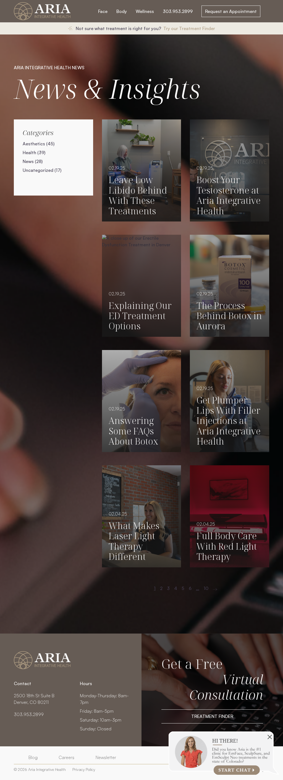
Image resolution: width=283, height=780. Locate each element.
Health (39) (34, 152)
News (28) (33, 161)
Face (103, 11)
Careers (66, 757)
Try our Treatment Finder (189, 28)
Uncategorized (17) (42, 170)
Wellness (145, 11)
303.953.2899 (178, 11)
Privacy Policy (83, 769)
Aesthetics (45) (38, 143)
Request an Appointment (231, 11)
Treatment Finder (212, 716)
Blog (33, 757)
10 (206, 588)
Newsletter (106, 757)
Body (121, 11)
